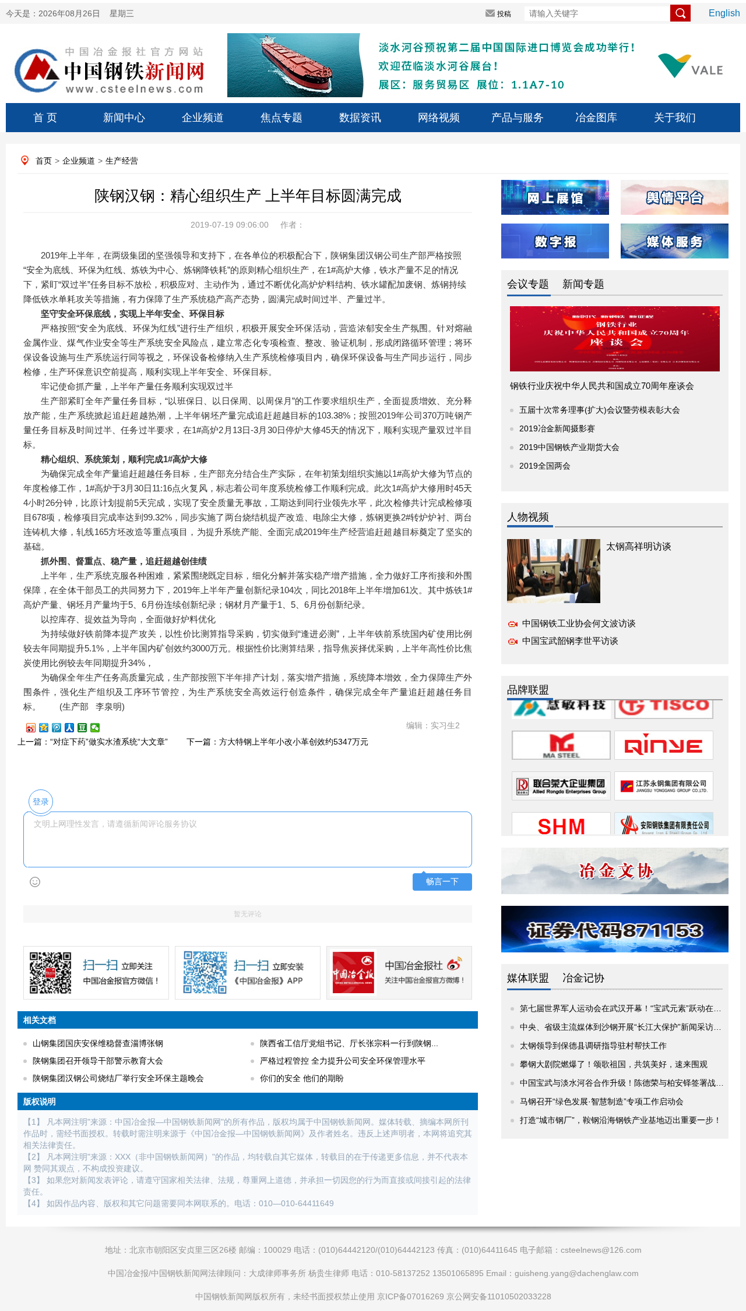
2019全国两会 (545, 465)
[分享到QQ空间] (49, 727)
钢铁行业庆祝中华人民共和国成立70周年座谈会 (602, 386)
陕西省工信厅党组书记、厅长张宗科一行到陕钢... (349, 1043)
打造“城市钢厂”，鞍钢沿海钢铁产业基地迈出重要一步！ (621, 1120)
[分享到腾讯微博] (62, 727)
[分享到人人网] (75, 727)
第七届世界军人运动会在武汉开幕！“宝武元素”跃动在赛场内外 (633, 1008)
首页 (44, 160)
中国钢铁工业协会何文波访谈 (579, 623)
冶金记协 (583, 978)
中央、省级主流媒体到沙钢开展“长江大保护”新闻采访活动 (625, 1027)
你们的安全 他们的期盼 (302, 1078)
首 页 (45, 117)
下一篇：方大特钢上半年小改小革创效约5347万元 (277, 741)
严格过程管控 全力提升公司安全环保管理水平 (342, 1060)
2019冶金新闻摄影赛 (557, 428)
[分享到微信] (100, 727)
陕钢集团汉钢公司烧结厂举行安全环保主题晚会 (118, 1078)
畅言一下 (442, 881)
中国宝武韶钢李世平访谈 (570, 641)
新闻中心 (124, 117)
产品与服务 (517, 117)
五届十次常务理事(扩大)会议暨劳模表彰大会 (599, 409)
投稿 (504, 14)
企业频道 (203, 117)
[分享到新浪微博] (36, 727)
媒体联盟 (528, 978)
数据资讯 (360, 117)
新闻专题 (583, 284)
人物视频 (528, 517)
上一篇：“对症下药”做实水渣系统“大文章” (92, 741)
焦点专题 (281, 117)
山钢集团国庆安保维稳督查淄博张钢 (98, 1043)
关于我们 (675, 117)
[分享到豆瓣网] (87, 727)
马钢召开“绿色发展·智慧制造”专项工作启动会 (602, 1101)
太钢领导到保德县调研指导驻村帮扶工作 (593, 1045)
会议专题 (528, 284)
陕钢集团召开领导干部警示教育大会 (98, 1060)
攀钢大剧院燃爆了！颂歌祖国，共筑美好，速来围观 (614, 1064)
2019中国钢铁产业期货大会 (569, 447)
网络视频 (439, 117)
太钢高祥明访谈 (638, 546)
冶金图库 (596, 117)
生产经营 (121, 160)
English (724, 13)
